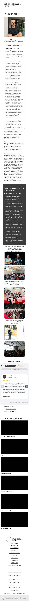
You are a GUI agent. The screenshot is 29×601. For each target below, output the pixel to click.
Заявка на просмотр (14, 572)
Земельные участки (14, 565)
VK (18, 369)
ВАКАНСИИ (14, 560)
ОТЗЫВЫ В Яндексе (11, 411)
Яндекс (14, 369)
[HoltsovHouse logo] (7, 4)
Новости (14, 555)
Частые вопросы (14, 552)
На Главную (14, 545)
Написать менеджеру (14, 575)
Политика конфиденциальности (14, 593)
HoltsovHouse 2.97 (14, 587)
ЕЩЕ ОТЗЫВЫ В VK (11, 409)
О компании (14, 547)
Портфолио (14, 562)
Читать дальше (6, 396)
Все (10, 369)
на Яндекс (16, 377)
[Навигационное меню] (26, 2)
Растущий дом (14, 582)
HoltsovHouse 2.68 (14, 585)
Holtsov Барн (14, 590)
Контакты (14, 557)
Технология (14, 550)
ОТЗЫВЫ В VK (10, 406)
